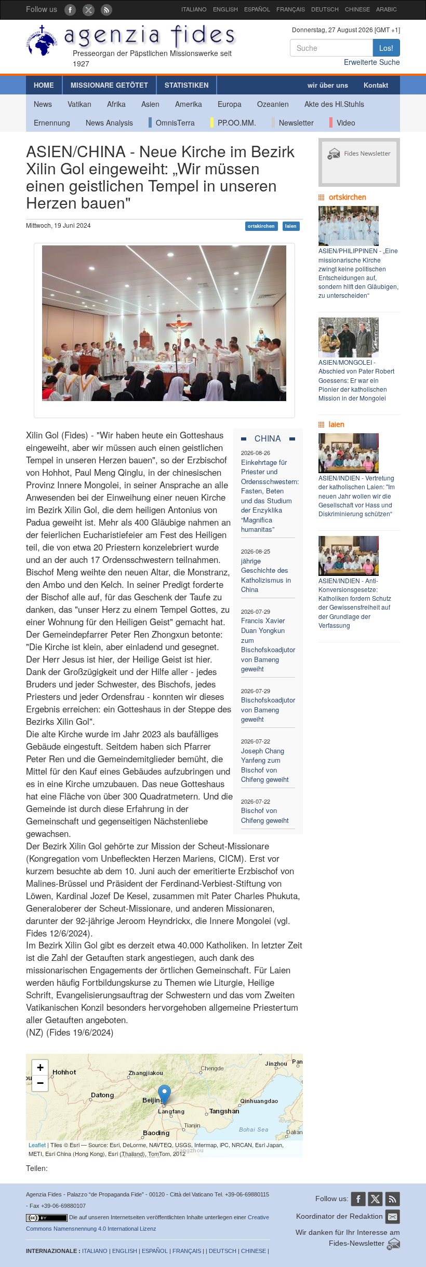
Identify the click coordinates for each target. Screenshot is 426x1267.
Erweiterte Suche (372, 62)
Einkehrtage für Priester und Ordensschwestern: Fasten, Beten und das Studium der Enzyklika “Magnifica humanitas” (270, 495)
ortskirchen (261, 226)
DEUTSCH (325, 9)
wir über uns (328, 85)
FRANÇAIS (290, 9)
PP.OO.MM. (235, 122)
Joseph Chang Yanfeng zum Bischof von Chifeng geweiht (265, 765)
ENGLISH (225, 9)
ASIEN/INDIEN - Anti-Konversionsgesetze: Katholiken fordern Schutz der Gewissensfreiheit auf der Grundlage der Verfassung (354, 602)
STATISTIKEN (186, 85)
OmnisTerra (173, 122)
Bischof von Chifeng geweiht (265, 815)
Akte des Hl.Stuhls (334, 104)
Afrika (116, 104)
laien (291, 226)
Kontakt (376, 85)
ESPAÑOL (257, 9)
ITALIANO (194, 9)
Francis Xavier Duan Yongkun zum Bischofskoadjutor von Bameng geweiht (268, 644)
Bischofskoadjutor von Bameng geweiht (268, 709)
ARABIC (386, 9)
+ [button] (40, 1067)
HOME (44, 85)
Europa (230, 104)
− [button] (40, 1083)
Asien (150, 104)
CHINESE (357, 9)
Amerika (188, 104)
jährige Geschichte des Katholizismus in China (266, 575)
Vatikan (79, 104)
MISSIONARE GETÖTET (109, 85)
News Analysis (109, 122)
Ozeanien (273, 104)
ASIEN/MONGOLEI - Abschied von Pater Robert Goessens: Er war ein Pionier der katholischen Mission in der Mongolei (356, 379)
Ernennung (52, 122)
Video (343, 122)
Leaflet (37, 1144)
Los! (386, 48)
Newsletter (294, 122)
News (43, 104)
